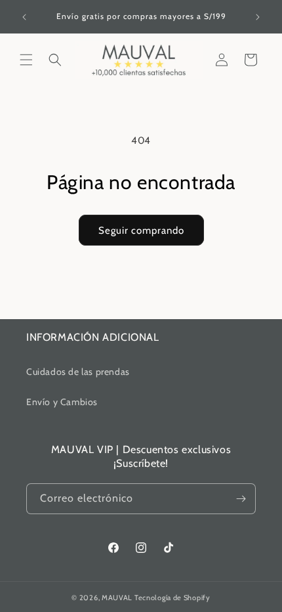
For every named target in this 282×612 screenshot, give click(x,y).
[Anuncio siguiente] (257, 17)
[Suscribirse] (240, 498)
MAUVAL (117, 597)
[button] (26, 59)
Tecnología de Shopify (172, 597)
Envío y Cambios (62, 402)
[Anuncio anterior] (24, 17)
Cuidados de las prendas (78, 372)
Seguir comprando (141, 230)
